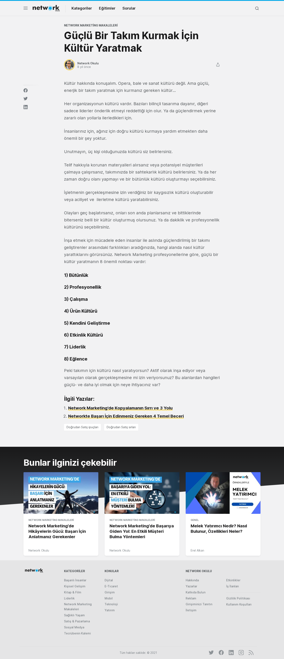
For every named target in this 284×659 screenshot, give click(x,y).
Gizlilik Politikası (238, 598)
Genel (195, 520)
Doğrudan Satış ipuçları (82, 427)
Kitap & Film (72, 592)
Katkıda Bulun (195, 592)
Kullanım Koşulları (239, 604)
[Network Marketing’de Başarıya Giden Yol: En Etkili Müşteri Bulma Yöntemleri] (142, 493)
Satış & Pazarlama (77, 621)
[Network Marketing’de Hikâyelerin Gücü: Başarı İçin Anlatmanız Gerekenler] (60, 493)
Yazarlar (191, 586)
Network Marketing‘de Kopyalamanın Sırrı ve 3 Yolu (120, 408)
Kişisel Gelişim (74, 586)
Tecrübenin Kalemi (77, 633)
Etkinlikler (233, 580)
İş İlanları (232, 586)
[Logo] (46, 8)
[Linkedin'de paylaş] (25, 107)
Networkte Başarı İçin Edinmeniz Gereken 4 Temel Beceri (126, 416)
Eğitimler (107, 8)
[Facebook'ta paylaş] (25, 90)
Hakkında (192, 580)
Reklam (191, 598)
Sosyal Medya (74, 627)
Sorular (129, 8)
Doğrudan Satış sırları (121, 427)
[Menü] (25, 9)
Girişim (110, 592)
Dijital (109, 580)
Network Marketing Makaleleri (91, 25)
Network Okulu (38, 550)
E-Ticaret (111, 586)
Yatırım (110, 610)
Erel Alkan (197, 550)
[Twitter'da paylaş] (25, 99)
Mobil (109, 598)
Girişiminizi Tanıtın (199, 604)
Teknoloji (111, 604)
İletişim (191, 610)
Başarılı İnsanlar (75, 580)
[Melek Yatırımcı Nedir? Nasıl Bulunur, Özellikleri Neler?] (223, 493)
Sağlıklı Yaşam (74, 615)
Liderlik (69, 598)
